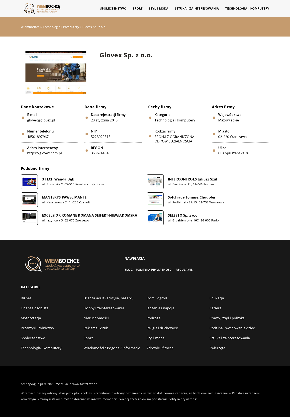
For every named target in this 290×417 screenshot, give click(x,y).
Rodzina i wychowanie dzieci (233, 328)
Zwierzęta (217, 348)
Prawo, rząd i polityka (227, 318)
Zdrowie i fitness (160, 348)
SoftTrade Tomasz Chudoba (191, 197)
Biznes (26, 298)
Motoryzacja (31, 318)
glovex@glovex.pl (41, 120)
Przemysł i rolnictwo (37, 328)
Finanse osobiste (34, 308)
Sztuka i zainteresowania (197, 8)
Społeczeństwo (113, 8)
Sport (137, 8)
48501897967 (38, 137)
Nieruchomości (96, 318)
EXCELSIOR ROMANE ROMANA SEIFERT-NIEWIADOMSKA (89, 215)
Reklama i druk (96, 328)
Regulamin (185, 270)
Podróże (153, 318)
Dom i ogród (157, 298)
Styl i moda (158, 8)
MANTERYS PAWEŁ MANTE (64, 197)
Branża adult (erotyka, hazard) (108, 298)
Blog (128, 270)
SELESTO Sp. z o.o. (183, 215)
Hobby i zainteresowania (104, 308)
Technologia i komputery (247, 8)
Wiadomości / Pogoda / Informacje (112, 348)
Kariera (215, 308)
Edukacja (217, 298)
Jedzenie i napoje (160, 308)
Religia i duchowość (163, 328)
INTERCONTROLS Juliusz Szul (192, 179)
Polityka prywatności (154, 270)
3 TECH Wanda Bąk (58, 179)
